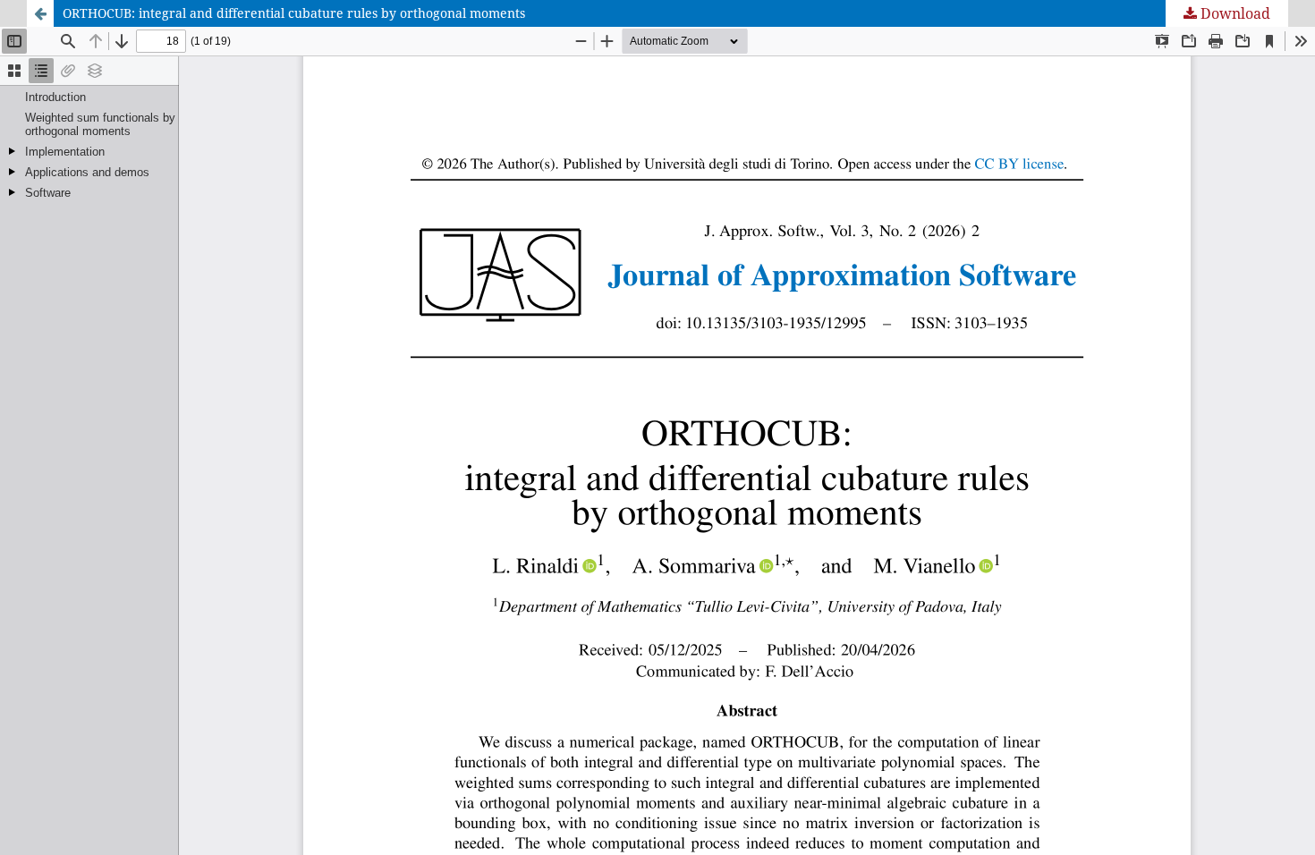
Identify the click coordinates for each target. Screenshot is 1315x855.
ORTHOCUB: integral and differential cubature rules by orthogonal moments (294, 12)
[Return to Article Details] (40, 13)
